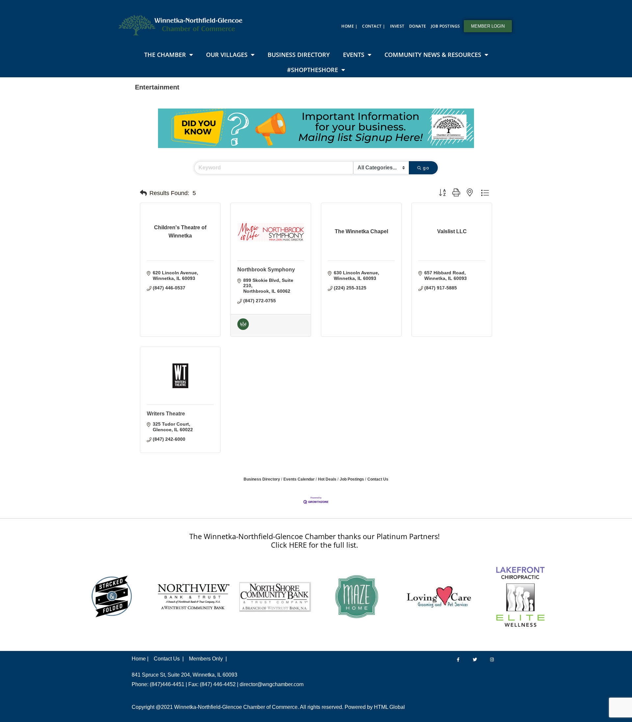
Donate (417, 26)
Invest (397, 26)
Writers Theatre (166, 413)
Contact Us (377, 479)
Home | (349, 26)
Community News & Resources (432, 55)
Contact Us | (169, 658)
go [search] (426, 167)
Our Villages (227, 55)
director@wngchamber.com (271, 684)
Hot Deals (327, 479)
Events (353, 55)
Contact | (373, 26)
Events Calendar (299, 479)
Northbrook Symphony (266, 269)
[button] (143, 193)
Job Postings (445, 26)
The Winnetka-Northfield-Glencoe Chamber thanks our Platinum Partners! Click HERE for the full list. (314, 540)
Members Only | (208, 658)
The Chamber (165, 55)
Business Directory (299, 55)
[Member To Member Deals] (243, 328)
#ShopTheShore (312, 70)
